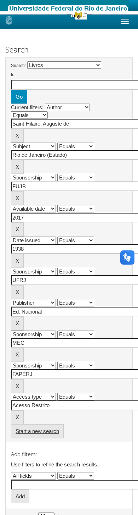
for (13, 74)
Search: (18, 65)
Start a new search (37, 431)
